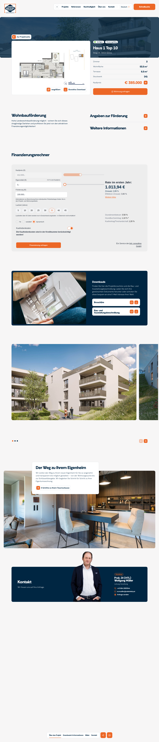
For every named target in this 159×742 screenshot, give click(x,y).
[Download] (132, 302)
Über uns (101, 7)
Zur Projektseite (23, 37)
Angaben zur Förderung (108, 115)
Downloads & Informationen (73, 735)
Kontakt (111, 7)
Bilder (87, 735)
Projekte (65, 7)
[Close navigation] (57, 7)
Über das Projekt (55, 735)
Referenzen (76, 7)
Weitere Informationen (108, 128)
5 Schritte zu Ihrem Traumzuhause (55, 488)
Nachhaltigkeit (89, 7)
